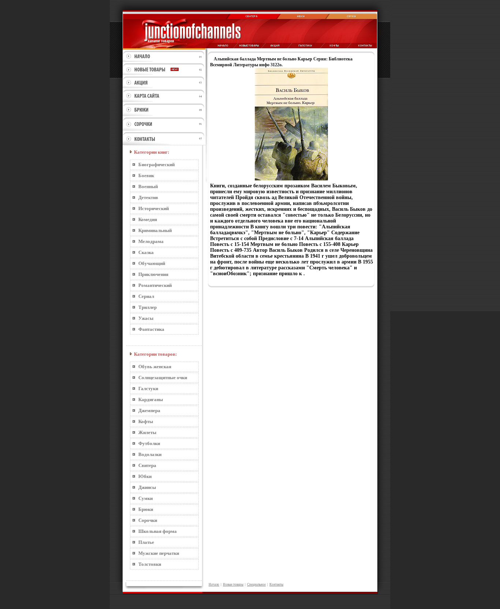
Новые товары (233, 584)
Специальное (256, 584)
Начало (214, 584)
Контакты (276, 584)
